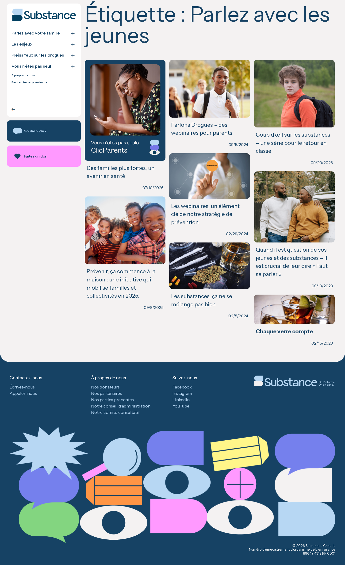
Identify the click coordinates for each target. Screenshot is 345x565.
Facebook (182, 387)
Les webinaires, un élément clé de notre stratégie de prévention (205, 214)
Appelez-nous (23, 393)
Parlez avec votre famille (36, 33)
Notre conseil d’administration (120, 406)
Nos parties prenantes (112, 399)
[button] (44, 131)
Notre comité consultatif (115, 412)
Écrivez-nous (22, 387)
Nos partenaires (106, 393)
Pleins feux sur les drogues (38, 55)
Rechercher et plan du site (29, 82)
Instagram (182, 393)
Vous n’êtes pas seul (31, 66)
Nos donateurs (105, 387)
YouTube (180, 406)
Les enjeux (22, 44)
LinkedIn (181, 399)
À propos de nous (23, 75)
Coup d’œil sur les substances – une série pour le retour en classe (293, 142)
